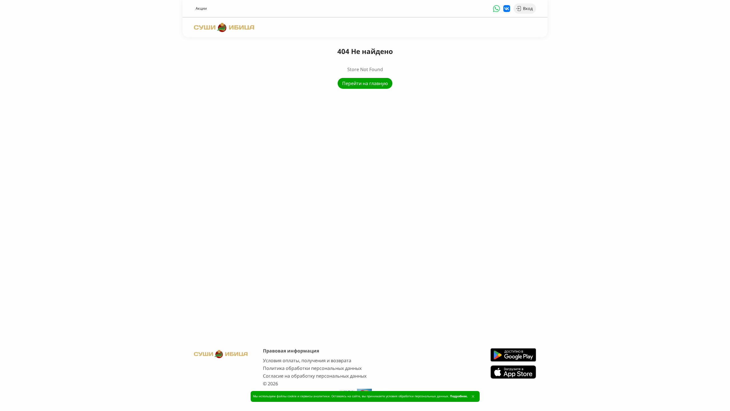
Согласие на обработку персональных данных (314, 376)
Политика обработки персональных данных (312, 368)
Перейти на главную (365, 83)
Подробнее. (459, 396)
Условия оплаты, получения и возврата (307, 360)
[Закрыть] (473, 396)
